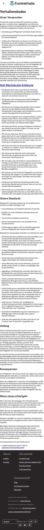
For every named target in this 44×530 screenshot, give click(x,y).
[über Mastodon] (20, 525)
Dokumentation (25, 469)
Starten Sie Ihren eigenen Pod (30, 462)
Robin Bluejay (26, 501)
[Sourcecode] (31, 521)
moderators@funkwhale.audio (13, 447)
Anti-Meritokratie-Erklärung (16, 85)
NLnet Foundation (29, 508)
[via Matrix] (30, 525)
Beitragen (17, 490)
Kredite (6, 458)
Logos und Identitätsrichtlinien (19, 512)
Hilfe (16, 482)
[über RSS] (35, 521)
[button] (3, 3)
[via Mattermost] (25, 525)
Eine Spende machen (21, 486)
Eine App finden (25, 466)
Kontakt (6, 462)
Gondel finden (24, 458)
